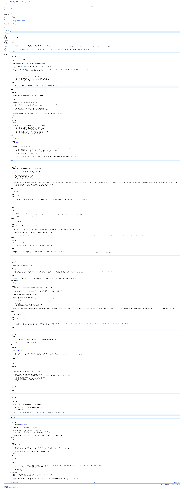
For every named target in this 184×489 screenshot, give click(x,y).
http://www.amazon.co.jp (23, 66)
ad (4, 22)
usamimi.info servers (7, 34)
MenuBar (6, 46)
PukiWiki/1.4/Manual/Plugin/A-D (19, 2)
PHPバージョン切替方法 (7, 30)
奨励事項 (6, 47)
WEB (4, 8)
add (13, 9)
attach (14, 12)
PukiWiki (14, 113)
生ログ (5, 53)
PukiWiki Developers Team (15, 487)
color (13, 23)
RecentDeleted (6, 55)
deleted (14, 28)
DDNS (5, 17)
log (4, 20)
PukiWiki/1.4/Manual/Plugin (95, 6)
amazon (14, 10)
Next (179, 6)
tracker (125, 235)
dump (14, 29)
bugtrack (14, 17)
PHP (5, 36)
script (5, 50)
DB (4, 9)
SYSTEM (5, 12)
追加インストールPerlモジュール (7, 43)
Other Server (6, 40)
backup (14, 15)
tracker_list (26, 252)
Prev (10, 6)
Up (94, 482)
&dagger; (12, 31)
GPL (21, 487)
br (13, 16)
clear (13, 22)
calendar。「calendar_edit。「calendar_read (19, 20)
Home (94, 481)
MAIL (5, 35)
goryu (7, 486)
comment (14, 24)
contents (14, 25)
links (31, 479)
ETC (4, 15)
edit (13, 46)
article (14, 11)
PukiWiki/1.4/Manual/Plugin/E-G (175, 482)
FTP (5, 41)
